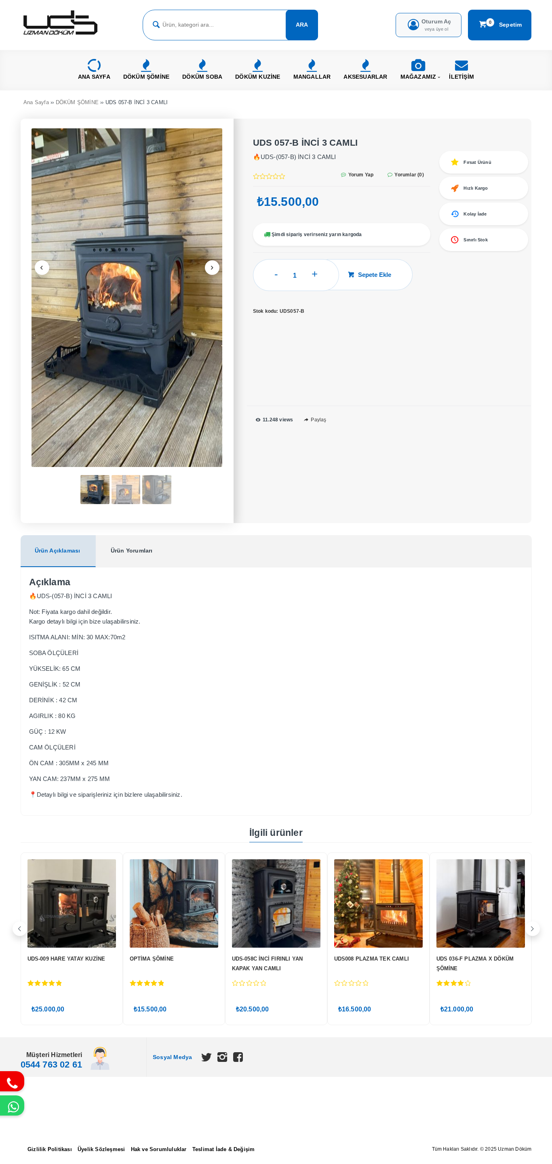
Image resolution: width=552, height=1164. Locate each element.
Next (212, 267)
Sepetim (505, 24)
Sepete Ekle (374, 274)
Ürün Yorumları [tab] (132, 550)
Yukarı (526, 1146)
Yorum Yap (360, 175)
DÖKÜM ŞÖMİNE (77, 102)
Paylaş (318, 420)
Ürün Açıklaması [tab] (57, 550)
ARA (302, 24)
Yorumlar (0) (408, 175)
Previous (42, 267)
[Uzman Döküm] (60, 35)
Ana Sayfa (36, 102)
